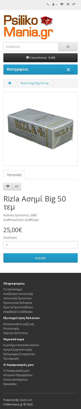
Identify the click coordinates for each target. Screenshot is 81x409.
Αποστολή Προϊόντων (17, 298)
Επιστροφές (11, 328)
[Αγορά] (73, 4)
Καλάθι (40, 258)
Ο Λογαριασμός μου (16, 371)
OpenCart (25, 400)
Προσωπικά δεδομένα (17, 303)
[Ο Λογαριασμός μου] (54, 4)
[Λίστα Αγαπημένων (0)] (61, 4)
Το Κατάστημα (12, 289)
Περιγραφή (14, 175)
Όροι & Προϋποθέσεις (18, 307)
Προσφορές (11, 358)
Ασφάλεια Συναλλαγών (18, 312)
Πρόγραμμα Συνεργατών (19, 354)
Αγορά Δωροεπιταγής (17, 349)
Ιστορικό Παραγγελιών (17, 375)
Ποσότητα (10, 238)
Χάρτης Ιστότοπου (15, 333)
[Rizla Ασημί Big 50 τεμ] (40, 129)
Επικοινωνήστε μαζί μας (18, 324)
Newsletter (10, 384)
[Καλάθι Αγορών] (67, 4)
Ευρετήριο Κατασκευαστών (21, 345)
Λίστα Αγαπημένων (15, 379)
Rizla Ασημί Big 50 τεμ (35, 83)
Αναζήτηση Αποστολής (18, 294)
